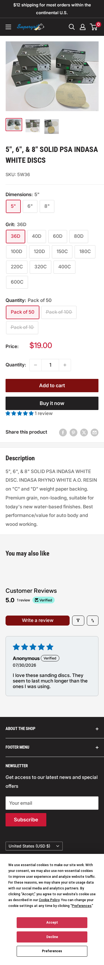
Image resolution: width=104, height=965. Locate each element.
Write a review (38, 620)
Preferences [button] (82, 906)
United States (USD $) (29, 846)
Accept (52, 922)
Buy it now (52, 403)
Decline (52, 937)
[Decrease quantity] (35, 365)
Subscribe (26, 819)
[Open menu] (8, 27)
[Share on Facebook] (63, 432)
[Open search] (72, 27)
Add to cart (52, 385)
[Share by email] (94, 432)
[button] (20, 413)
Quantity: (16, 365)
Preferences (52, 951)
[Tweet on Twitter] (84, 432)
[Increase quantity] (65, 365)
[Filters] (78, 621)
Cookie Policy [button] (49, 900)
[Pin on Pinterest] (73, 432)
